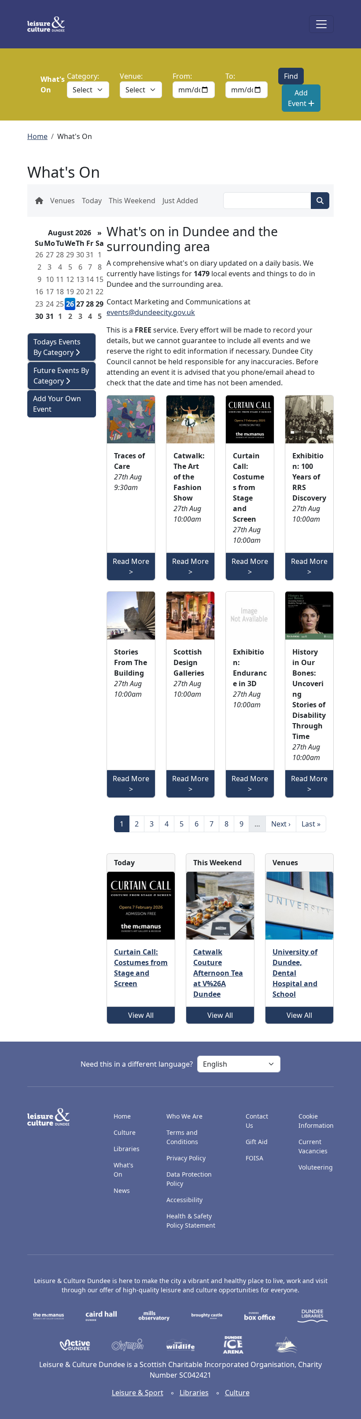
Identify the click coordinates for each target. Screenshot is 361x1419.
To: (230, 76)
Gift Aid (257, 1141)
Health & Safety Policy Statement (190, 1220)
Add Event (298, 98)
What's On (123, 1169)
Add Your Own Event (57, 404)
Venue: (131, 76)
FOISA (254, 1158)
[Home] (49, 24)
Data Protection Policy (189, 1179)
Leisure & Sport (137, 1392)
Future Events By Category (61, 376)
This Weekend (132, 200)
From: (182, 76)
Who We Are (184, 1116)
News (122, 1190)
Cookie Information (316, 1121)
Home (37, 136)
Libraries (127, 1149)
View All (141, 1015)
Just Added (180, 200)
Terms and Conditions (182, 1137)
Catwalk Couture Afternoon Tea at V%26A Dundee (218, 973)
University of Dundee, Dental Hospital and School (295, 973)
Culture (125, 1132)
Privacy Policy (186, 1158)
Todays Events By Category (57, 347)
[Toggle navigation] (321, 24)
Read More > (131, 566)
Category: (83, 76)
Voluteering (315, 1167)
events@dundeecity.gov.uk (151, 312)
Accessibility (185, 1200)
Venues (62, 200)
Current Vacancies (313, 1146)
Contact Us (257, 1121)
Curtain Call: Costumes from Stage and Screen (141, 967)
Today (92, 200)
